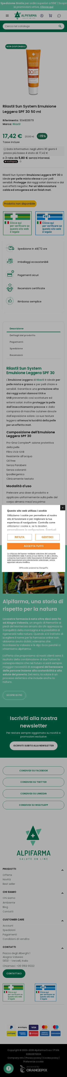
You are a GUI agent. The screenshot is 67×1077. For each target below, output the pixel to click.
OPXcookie (23, 568)
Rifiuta (19, 537)
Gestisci (47, 537)
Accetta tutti (33, 546)
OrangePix (43, 568)
